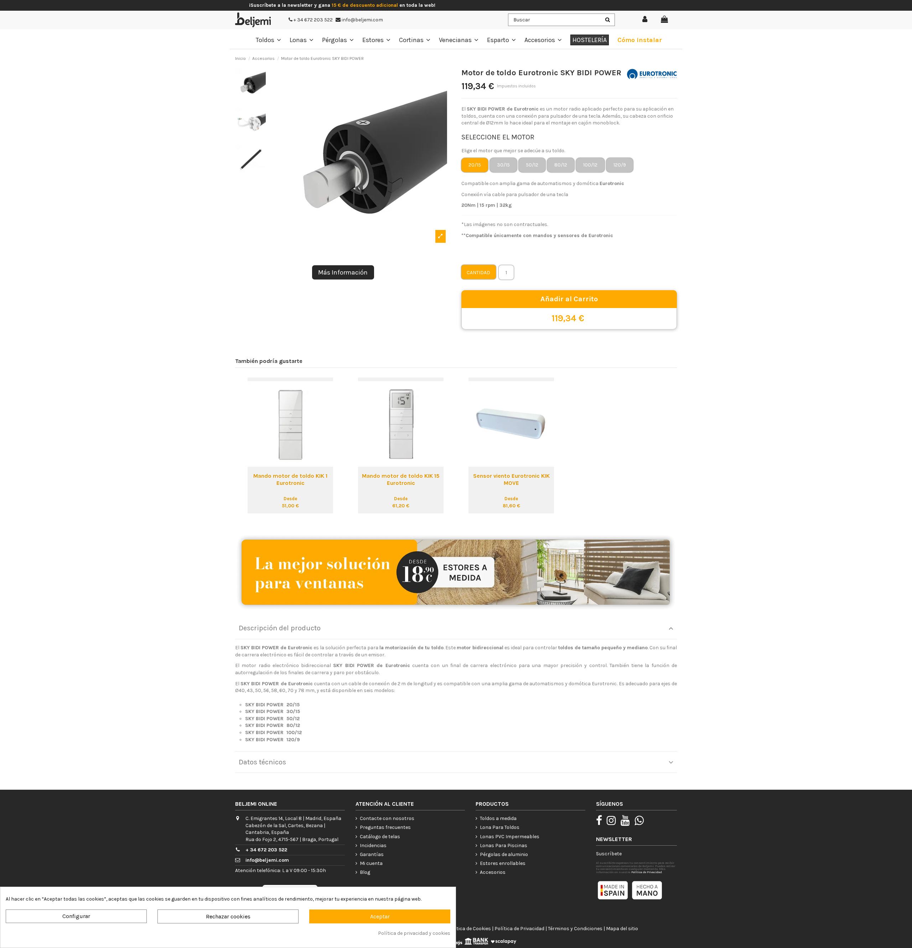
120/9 (619, 165)
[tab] (456, 628)
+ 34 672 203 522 (312, 20)
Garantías (372, 854)
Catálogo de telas (380, 837)
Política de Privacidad (646, 872)
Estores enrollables (502, 863)
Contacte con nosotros (387, 818)
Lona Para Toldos (499, 827)
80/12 (560, 165)
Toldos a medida (498, 818)
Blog (365, 872)
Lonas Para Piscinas (503, 845)
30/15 (503, 165)
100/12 (590, 165)
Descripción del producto (280, 628)
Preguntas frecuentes (385, 827)
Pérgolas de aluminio (504, 854)
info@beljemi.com (362, 20)
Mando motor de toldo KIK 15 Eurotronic (401, 479)
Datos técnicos (262, 762)
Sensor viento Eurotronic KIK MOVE (511, 479)
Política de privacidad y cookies (414, 933)
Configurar (76, 916)
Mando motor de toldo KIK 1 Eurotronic (290, 479)
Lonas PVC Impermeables (509, 837)
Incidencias (373, 845)
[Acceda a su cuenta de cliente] (645, 20)
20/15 (474, 165)
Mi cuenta (371, 863)
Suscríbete (609, 854)
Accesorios (493, 872)
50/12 (532, 165)
